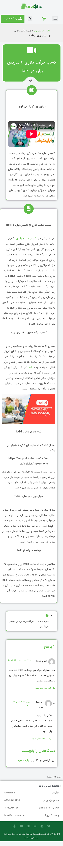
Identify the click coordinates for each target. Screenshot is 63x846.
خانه (48, 30)
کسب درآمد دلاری (26, 238)
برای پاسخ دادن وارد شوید (45, 688)
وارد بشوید (23, 760)
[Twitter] (49, 826)
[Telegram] (42, 826)
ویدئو (19, 621)
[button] (55, 18)
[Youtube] (21, 826)
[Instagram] (35, 826)
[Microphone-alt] (14, 826)
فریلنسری (39, 30)
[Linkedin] (28, 826)
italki (30, 367)
